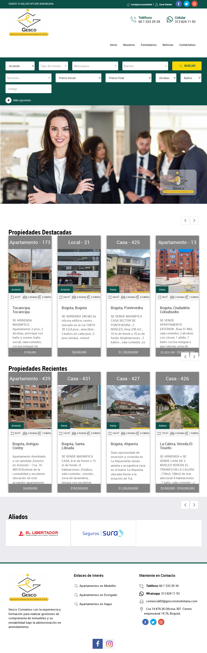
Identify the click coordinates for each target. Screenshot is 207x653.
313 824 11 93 (163, 593)
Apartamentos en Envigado (98, 595)
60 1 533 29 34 (162, 586)
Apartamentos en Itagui (95, 604)
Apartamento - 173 (30, 242)
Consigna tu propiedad (141, 4)
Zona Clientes (165, 4)
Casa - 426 (177, 378)
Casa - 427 (128, 378)
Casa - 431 (79, 378)
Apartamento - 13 (177, 242)
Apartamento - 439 (30, 378)
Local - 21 (79, 242)
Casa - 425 (128, 242)
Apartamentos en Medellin (97, 586)
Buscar (189, 66)
